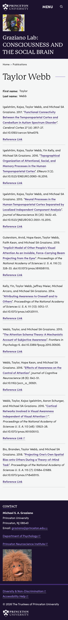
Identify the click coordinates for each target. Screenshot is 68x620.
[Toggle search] (61, 6)
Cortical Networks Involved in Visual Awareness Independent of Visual (30, 411)
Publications (20, 64)
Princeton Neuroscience (24, 544)
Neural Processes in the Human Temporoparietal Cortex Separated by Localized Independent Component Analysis (33, 204)
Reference (12, 438)
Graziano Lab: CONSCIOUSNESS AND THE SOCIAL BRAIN (33, 44)
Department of (20, 536)
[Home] (15, 24)
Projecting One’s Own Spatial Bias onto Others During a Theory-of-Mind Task (33, 459)
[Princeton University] (17, 7)
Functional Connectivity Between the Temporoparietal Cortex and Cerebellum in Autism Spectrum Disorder (30, 117)
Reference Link (12, 139)
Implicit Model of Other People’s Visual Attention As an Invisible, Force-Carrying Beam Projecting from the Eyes (34, 253)
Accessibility (14, 596)
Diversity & (23, 591)
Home (6, 64)
